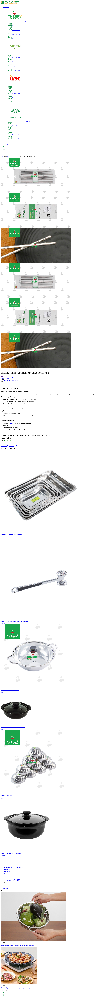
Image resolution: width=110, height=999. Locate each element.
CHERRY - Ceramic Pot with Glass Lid (11, 853)
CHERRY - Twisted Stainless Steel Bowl (11, 795)
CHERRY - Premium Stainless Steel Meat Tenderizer (14, 621)
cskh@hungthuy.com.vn (8, 873)
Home (2, 156)
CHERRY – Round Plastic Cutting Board (11, 880)
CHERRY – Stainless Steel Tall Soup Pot (11, 879)
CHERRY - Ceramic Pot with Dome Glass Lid (13, 727)
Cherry (8, 156)
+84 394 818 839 (6, 871)
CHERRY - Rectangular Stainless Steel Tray (12, 534)
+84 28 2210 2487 (7, 869)
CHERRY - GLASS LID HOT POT (10, 690)
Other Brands (5, 888)
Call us (2, 856)
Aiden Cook (5, 885)
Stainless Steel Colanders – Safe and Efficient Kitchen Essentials (17, 945)
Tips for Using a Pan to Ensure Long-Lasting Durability (15, 988)
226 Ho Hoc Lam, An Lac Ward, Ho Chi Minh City (13, 867)
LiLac (4, 887)
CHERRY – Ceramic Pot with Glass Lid (11, 878)
